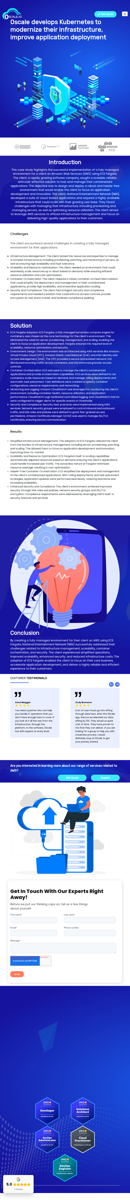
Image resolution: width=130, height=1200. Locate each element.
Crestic (14, 1062)
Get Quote (107, 14)
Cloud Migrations (77, 1008)
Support (105, 777)
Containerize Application (82, 1041)
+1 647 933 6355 (20, 1015)
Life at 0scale (75, 1073)
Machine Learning (78, 1035)
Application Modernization (83, 1003)
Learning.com (18, 1089)
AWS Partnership (77, 1067)
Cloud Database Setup (80, 1019)
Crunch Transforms (22, 1078)
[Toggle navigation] (125, 14)
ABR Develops (18, 1073)
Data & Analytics (77, 1014)
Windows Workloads (79, 1046)
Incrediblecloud (19, 1083)
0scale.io (42, 1189)
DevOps (71, 1025)
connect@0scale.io (22, 1020)
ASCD (13, 1067)
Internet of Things (78, 1030)
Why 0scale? (74, 1062)
